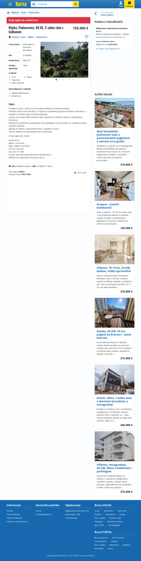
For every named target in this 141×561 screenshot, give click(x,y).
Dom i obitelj (100, 518)
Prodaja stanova (34, 12)
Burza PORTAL (103, 532)
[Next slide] (84, 60)
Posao (97, 511)
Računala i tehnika (114, 521)
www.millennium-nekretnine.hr (110, 37)
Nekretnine (15, 12)
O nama (9, 511)
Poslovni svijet (115, 518)
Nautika (98, 514)
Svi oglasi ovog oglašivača (108, 48)
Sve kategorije (114, 525)
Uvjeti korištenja (13, 514)
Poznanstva (110, 514)
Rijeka (31, 37)
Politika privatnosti (14, 518)
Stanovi (23, 12)
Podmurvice (41, 37)
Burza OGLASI (103, 505)
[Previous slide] (45, 60)
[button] (120, 4)
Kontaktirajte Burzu (44, 514)
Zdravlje (114, 541)
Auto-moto (122, 511)
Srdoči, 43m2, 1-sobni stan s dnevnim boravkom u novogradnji (114, 401)
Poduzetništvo (101, 541)
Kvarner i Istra (19, 37)
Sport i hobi (99, 525)
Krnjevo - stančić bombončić (108, 205)
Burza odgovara (101, 537)
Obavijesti (99, 521)
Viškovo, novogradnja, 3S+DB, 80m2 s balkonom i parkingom (114, 468)
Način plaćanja (71, 518)
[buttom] (86, 36)
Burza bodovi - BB (72, 514)
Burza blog (99, 548)
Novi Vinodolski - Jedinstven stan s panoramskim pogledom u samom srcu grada (113, 136)
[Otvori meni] (10, 4)
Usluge (122, 514)
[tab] (56, 80)
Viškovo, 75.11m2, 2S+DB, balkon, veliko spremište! (114, 269)
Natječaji (126, 545)
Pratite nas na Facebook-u (17, 521)
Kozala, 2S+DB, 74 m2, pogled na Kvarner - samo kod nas (114, 334)
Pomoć (39, 511)
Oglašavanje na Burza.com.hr (77, 511)
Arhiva (110, 548)
